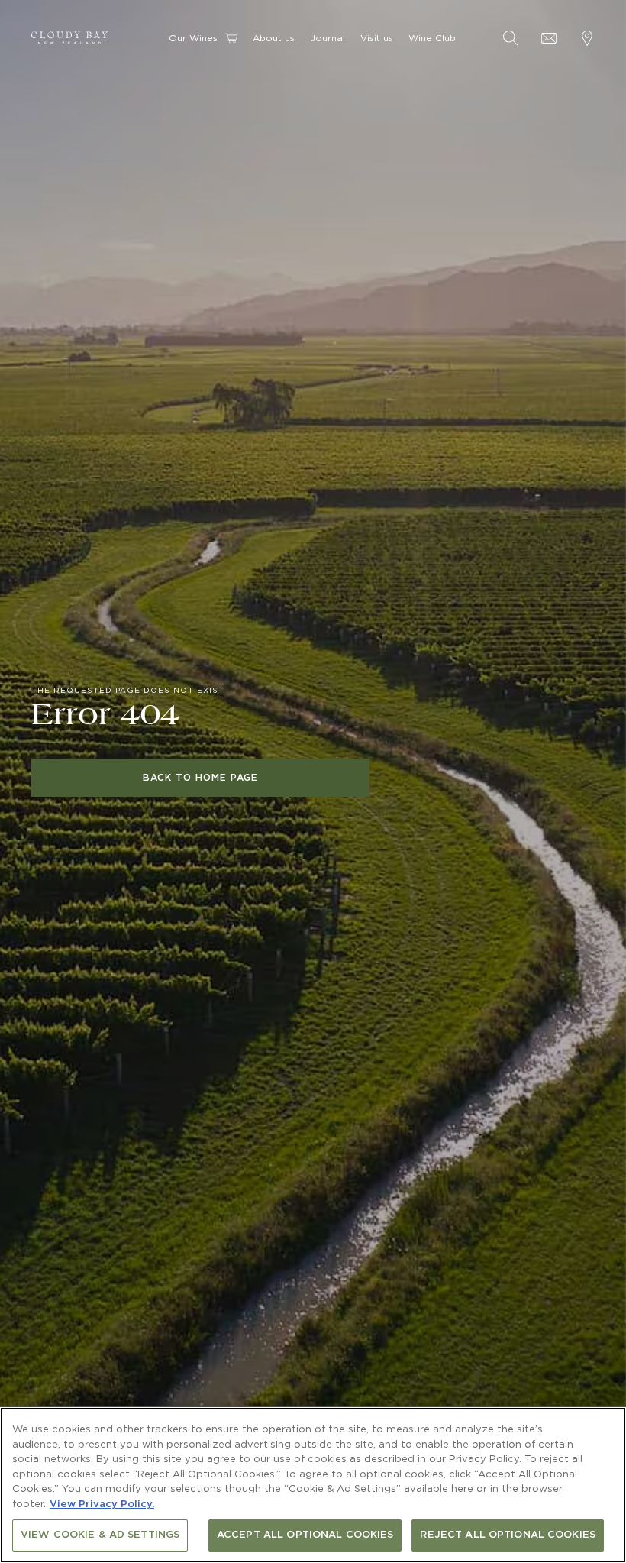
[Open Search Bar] (510, 38)
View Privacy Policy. (102, 1505)
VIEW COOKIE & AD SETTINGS (100, 1535)
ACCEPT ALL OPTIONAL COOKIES (305, 1535)
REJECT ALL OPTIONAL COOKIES (507, 1535)
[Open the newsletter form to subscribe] (549, 38)
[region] (313, 1485)
